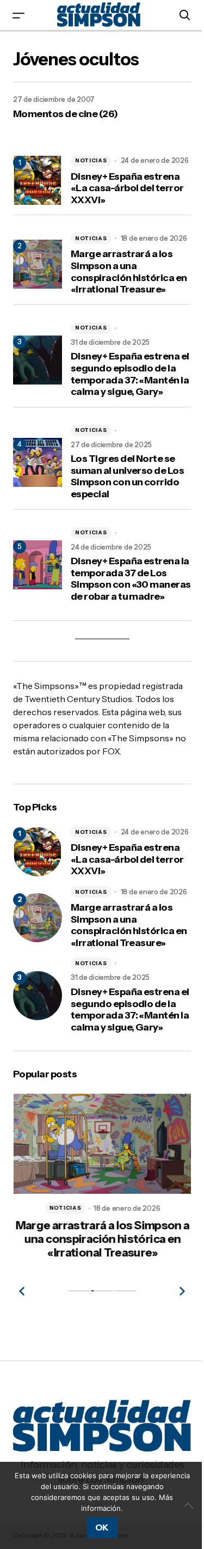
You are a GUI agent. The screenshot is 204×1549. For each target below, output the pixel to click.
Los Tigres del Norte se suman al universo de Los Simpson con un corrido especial (127, 476)
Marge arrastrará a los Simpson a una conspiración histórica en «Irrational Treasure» (129, 271)
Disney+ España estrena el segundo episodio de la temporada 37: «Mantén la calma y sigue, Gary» (130, 374)
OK (102, 1527)
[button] (18, 15)
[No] (190, 1505)
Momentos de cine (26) (65, 114)
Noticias (91, 160)
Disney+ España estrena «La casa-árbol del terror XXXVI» (127, 188)
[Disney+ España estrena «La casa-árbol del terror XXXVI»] (37, 851)
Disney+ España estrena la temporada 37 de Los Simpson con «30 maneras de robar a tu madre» (131, 579)
